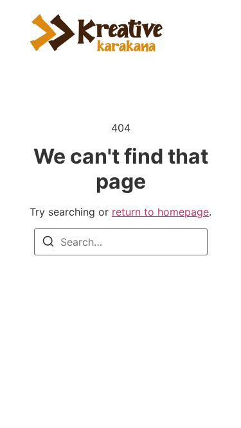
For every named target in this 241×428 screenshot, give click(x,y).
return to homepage (160, 211)
